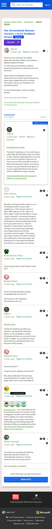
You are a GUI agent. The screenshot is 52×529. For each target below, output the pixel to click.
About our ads (19, 523)
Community (28, 22)
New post (26, 479)
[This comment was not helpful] (44, 191)
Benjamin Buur (11, 281)
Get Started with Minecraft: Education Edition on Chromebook (19, 427)
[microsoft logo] (43, 512)
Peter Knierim (10, 193)
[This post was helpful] (44, 51)
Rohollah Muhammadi (15, 147)
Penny (7, 393)
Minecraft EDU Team (13, 255)
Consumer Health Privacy (35, 517)
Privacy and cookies (14, 520)
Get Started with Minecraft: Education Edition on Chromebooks (22, 177)
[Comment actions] (44, 129)
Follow (10, 42)
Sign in (47, 5)
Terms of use (28, 520)
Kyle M (14, 49)
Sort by (43, 117)
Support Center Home (12, 22)
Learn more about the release (15, 97)
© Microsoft (32, 523)
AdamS (10, 133)
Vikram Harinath (11, 441)
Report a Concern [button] (31, 51)
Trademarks (39, 520)
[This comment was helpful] (41, 191)
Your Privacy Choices (17, 517)
